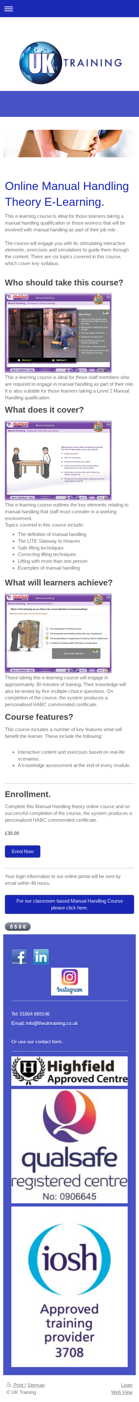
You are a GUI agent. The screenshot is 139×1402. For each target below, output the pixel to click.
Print (18, 1385)
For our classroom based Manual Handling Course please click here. (69, 904)
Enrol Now (23, 851)
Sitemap (36, 1385)
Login (127, 1385)
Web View (122, 1392)
